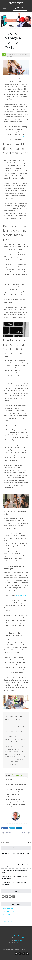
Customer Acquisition (8, 908)
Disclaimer (16, 935)
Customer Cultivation (8, 911)
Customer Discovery (8, 914)
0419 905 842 (21, 938)
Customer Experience (8, 918)
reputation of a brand (17, 137)
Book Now (20, 943)
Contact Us (18, 940)
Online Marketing (7, 921)
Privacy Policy (16, 933)
